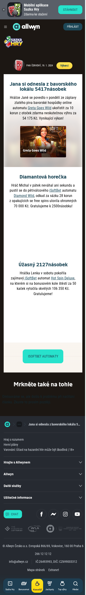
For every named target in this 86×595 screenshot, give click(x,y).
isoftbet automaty (43, 356)
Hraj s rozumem (14, 439)
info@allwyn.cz (18, 561)
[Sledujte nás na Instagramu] (65, 514)
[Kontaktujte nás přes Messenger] (53, 514)
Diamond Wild (24, 195)
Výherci (64, 65)
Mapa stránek (36, 570)
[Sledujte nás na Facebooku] (41, 514)
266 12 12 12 (43, 554)
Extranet (53, 570)
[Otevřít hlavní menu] (5, 26)
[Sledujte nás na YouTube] (77, 514)
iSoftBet (55, 190)
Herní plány (11, 444)
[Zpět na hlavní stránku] (16, 26)
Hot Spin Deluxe (63, 278)
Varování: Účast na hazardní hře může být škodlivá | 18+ (39, 449)
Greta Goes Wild (39, 108)
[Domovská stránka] (7, 424)
